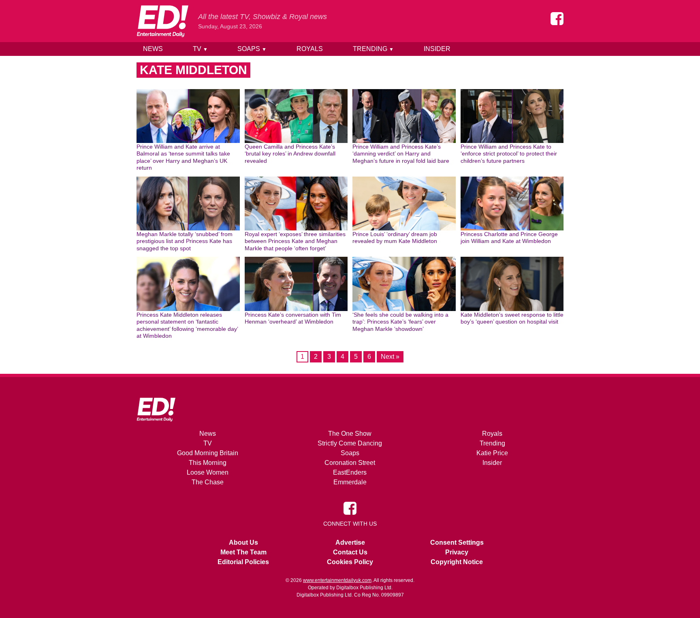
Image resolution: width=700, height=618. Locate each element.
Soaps (252, 48)
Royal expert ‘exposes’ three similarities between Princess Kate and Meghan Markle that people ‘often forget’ (295, 241)
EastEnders (350, 472)
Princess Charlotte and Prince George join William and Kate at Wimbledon (509, 238)
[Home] (162, 21)
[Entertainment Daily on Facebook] (557, 18)
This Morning (207, 462)
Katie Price (492, 453)
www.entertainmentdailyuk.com (337, 580)
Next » (390, 356)
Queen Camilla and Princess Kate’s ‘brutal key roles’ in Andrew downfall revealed (290, 153)
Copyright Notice (457, 561)
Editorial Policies (243, 561)
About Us (243, 542)
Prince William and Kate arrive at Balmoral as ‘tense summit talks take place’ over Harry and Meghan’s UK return (183, 157)
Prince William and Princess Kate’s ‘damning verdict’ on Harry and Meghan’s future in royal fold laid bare (400, 153)
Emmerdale (350, 482)
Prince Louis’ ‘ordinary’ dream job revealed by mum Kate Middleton (394, 238)
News (153, 48)
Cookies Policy (350, 561)
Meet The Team (243, 552)
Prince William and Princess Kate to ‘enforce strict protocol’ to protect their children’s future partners (509, 153)
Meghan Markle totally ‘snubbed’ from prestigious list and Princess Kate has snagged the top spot (185, 241)
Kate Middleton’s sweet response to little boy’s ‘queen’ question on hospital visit (512, 318)
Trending (373, 48)
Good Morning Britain (207, 453)
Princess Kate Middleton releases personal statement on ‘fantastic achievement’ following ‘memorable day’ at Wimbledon (187, 325)
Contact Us (350, 552)
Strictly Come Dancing (350, 443)
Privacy (456, 552)
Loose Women (207, 472)
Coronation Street (349, 462)
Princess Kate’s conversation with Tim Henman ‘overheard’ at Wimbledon (293, 318)
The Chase (208, 482)
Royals (310, 48)
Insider (437, 48)
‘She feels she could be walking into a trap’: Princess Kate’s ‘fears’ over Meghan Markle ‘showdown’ (400, 321)
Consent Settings (457, 542)
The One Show (349, 433)
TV (200, 48)
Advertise (350, 542)
